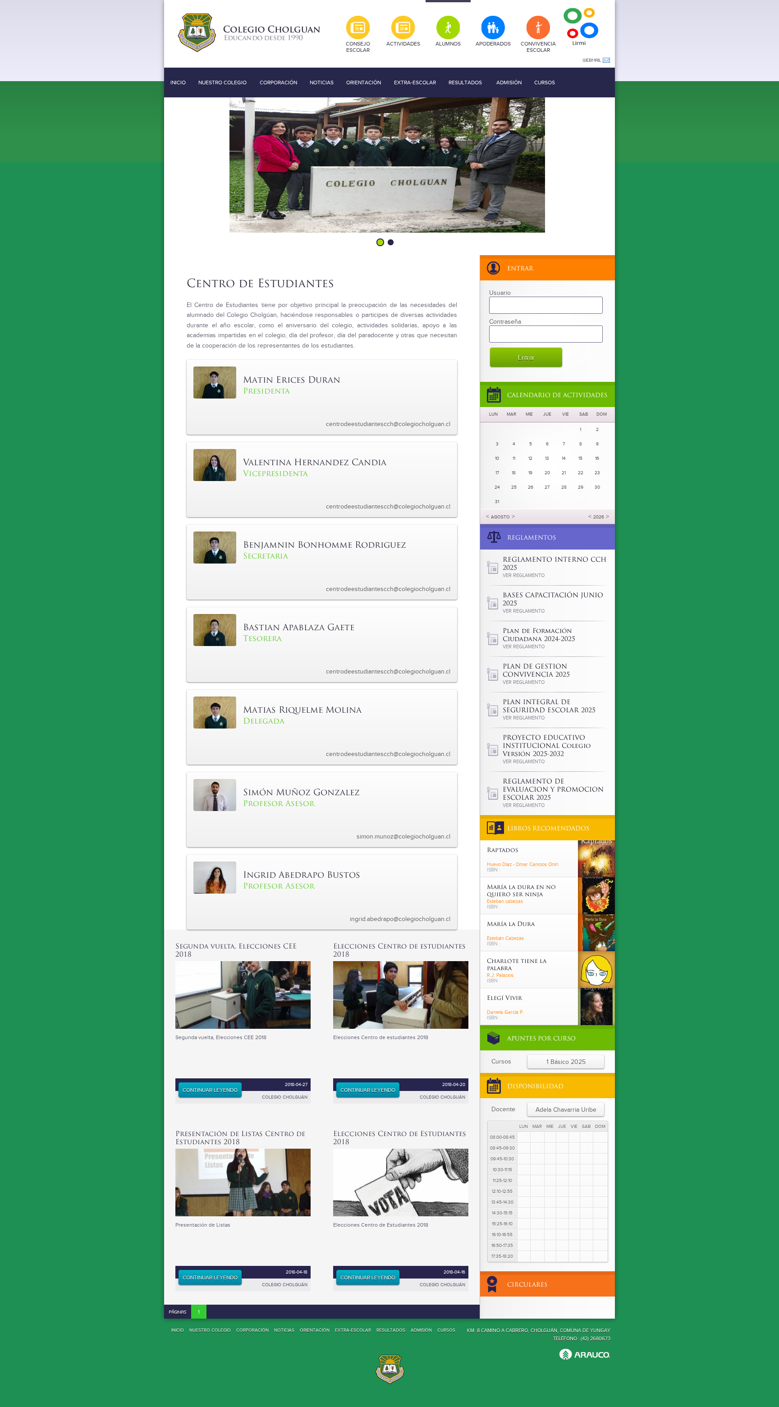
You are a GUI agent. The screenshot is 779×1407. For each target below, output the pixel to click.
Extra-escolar (415, 82)
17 (497, 473)
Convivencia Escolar (538, 47)
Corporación (278, 82)
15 (580, 458)
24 (497, 487)
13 (547, 458)
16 (597, 458)
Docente (503, 1109)
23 (597, 473)
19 (530, 473)
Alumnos (448, 44)
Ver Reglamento (524, 575)
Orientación (363, 82)
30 (597, 487)
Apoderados (493, 44)
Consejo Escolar (358, 47)
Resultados (465, 82)
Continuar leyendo (210, 1090)
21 (564, 473)
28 (564, 487)
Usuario (500, 293)
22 (580, 473)
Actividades (403, 44)
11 (514, 458)
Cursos (544, 82)
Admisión (509, 82)
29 (580, 487)
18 (514, 473)
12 (530, 458)
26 (530, 487)
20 (547, 473)
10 (497, 458)
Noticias (322, 82)
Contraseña (505, 321)
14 (564, 458)
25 (514, 487)
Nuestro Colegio (222, 82)
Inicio (178, 82)
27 (547, 487)
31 (497, 501)
